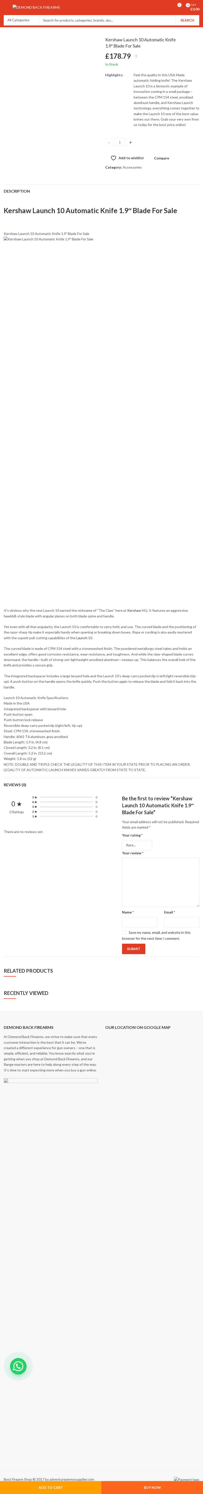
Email (169, 912)
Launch (81, 638)
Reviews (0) (15, 784)
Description (17, 191)
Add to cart (51, 1487)
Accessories (132, 167)
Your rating (132, 835)
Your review (132, 853)
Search (187, 20)
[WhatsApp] (18, 1366)
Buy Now (152, 1487)
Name (128, 912)
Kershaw (134, 610)
